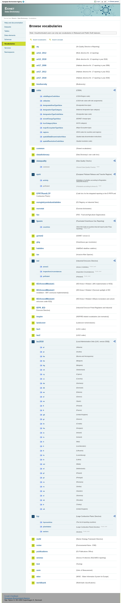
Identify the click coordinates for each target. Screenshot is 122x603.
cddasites (46, 101)
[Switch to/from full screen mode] (105, 1)
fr (43, 410)
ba (44, 356)
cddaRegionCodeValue (51, 96)
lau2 (38, 335)
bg (44, 365)
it (43, 442)
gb (44, 415)
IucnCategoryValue (50, 123)
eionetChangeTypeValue (52, 119)
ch (44, 370)
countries (46, 227)
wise (38, 577)
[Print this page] (102, 1)
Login (98, 1)
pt (43, 478)
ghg (38, 242)
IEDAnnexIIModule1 (45, 284)
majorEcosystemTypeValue (53, 128)
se (44, 491)
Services (7, 48)
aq (37, 47)
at (43, 352)
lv (43, 460)
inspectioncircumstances (52, 271)
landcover (41, 323)
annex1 (45, 267)
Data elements (9, 35)
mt (44, 464)
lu (43, 455)
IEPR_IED (40, 308)
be (44, 361)
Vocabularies (9, 44)
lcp (37, 516)
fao (37, 215)
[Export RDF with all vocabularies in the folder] (114, 90)
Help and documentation (13, 23)
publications (42, 551)
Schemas (7, 39)
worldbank (41, 583)
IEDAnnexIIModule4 (45, 299)
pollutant (46, 276)
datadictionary (42, 155)
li (43, 446)
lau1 (38, 329)
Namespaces (9, 52)
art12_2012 (41, 53)
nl (43, 469)
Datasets (7, 27)
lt (43, 451)
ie (43, 433)
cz (44, 379)
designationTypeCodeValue (53, 114)
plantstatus (47, 527)
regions (46, 132)
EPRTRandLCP (43, 193)
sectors (45, 531)
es (44, 401)
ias (37, 255)
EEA (14, 1)
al (43, 347)
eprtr (38, 174)
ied (37, 261)
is (43, 437)
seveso (39, 558)
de (44, 383)
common (40, 148)
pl (43, 473)
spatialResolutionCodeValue (53, 141)
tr (43, 504)
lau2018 (39, 342)
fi (43, 406)
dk (44, 388)
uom (38, 570)
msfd (38, 539)
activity (45, 180)
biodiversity (41, 84)
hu (44, 428)
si (43, 496)
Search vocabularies (39, 40)
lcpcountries (47, 522)
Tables (6, 31)
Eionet (14, 18)
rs (43, 487)
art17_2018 (41, 78)
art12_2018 (41, 59)
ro (44, 482)
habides (40, 248)
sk (44, 500)
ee (44, 392)
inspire (39, 317)
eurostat (40, 209)
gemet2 (39, 236)
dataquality (41, 161)
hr (44, 424)
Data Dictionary (22, 18)
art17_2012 (41, 72)
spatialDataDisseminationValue (54, 137)
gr (44, 419)
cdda (38, 90)
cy (44, 374)
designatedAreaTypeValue (52, 105)
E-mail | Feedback (11, 596)
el (43, 397)
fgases (39, 221)
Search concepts (57, 40)
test (38, 564)
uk (44, 509)
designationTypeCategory (52, 110)
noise (38, 545)
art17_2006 (41, 65)
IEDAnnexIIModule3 (45, 290)
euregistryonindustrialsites (48, 202)
